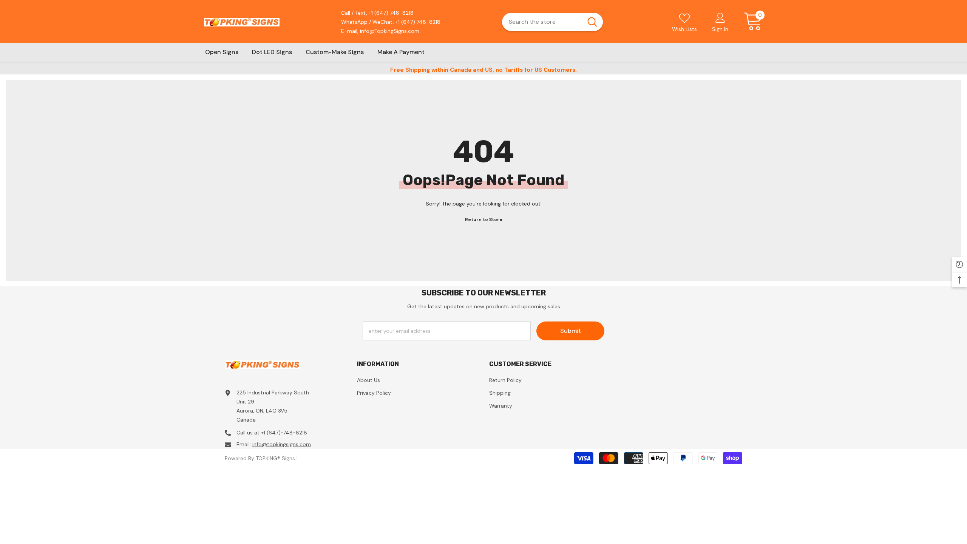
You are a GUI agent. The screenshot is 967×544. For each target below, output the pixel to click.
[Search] (552, 22)
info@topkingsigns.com (281, 444)
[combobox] (541, 22)
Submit (570, 331)
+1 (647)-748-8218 (284, 432)
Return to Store (483, 219)
